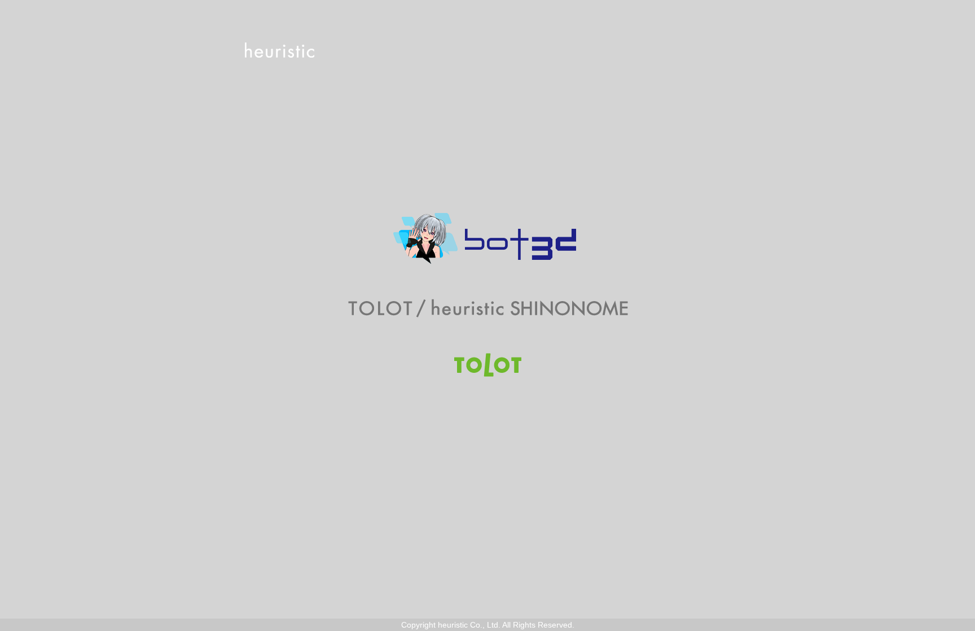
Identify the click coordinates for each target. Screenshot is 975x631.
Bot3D (487, 238)
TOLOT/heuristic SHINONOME (488, 308)
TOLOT (487, 365)
